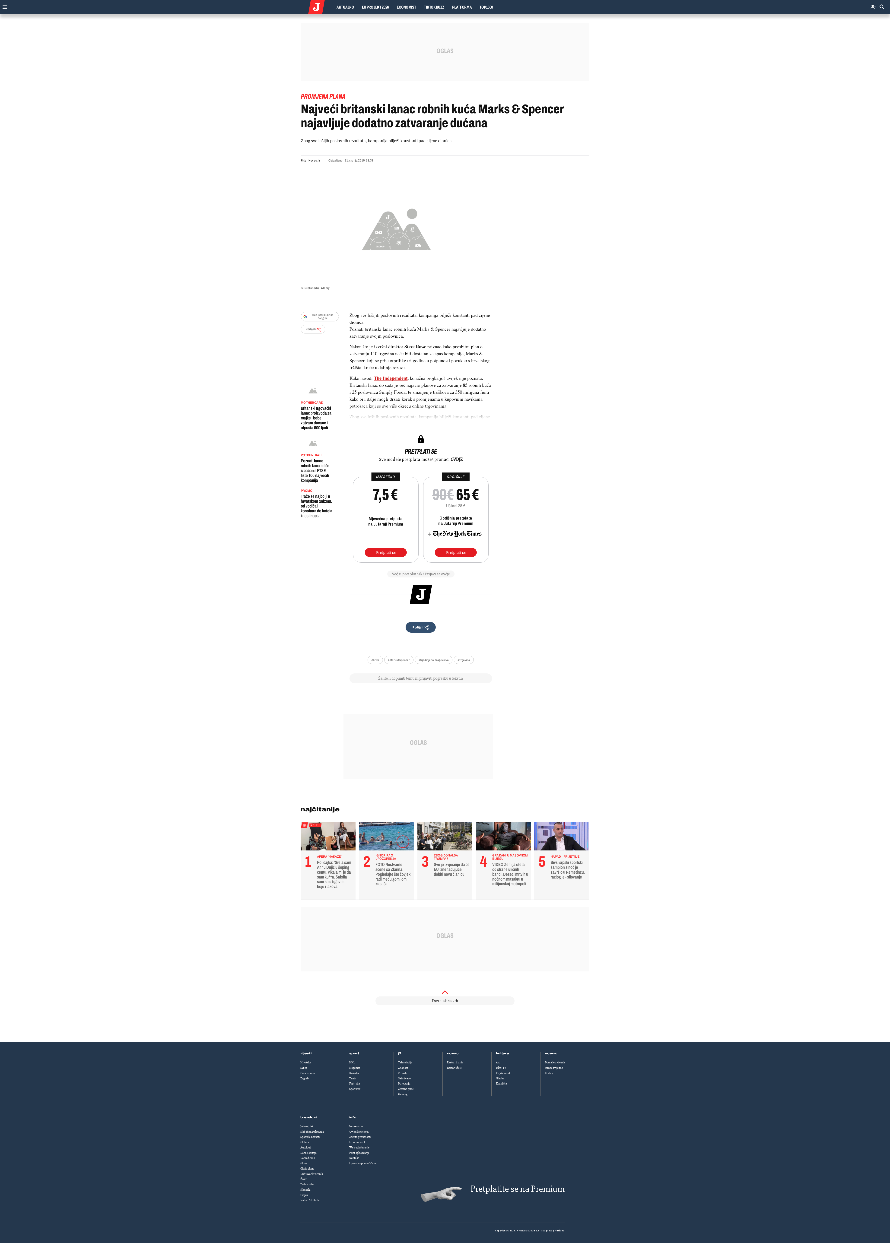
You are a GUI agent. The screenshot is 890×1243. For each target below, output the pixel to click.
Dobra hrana (307, 1158)
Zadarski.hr (307, 1184)
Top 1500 (486, 7)
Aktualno (345, 7)
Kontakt (354, 1158)
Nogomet (354, 1068)
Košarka (354, 1073)
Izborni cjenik (357, 1142)
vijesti (306, 1053)
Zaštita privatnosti (360, 1137)
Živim (303, 1179)
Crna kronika (307, 1073)
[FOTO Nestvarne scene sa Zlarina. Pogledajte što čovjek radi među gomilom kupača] (386, 837)
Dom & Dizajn (308, 1153)
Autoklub (306, 1147)
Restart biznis (455, 1062)
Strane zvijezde (554, 1068)
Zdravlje (403, 1073)
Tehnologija (405, 1062)
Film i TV (501, 1068)
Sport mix (354, 1089)
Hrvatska (305, 1062)
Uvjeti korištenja (359, 1132)
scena (551, 1053)
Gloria (303, 1163)
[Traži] (881, 7)
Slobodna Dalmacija (312, 1132)
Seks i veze (404, 1078)
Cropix (304, 1195)
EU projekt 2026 (375, 7)
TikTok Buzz (434, 7)
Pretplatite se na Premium (517, 1189)
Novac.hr (314, 160)
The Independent (391, 378)
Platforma (462, 7)
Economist (406, 7)
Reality (549, 1073)
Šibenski (305, 1190)
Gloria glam (307, 1168)
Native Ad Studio (310, 1200)
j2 (399, 1053)
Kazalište (501, 1083)
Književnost (503, 1073)
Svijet (303, 1068)
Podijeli (311, 329)
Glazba (500, 1078)
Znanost (403, 1068)
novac (453, 1053)
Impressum (356, 1126)
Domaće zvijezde (555, 1062)
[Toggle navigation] (3, 6)
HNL (352, 1062)
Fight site (354, 1083)
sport (354, 1053)
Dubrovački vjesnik (311, 1174)
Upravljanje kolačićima (362, 1163)
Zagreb (304, 1078)
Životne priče (406, 1089)
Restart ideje (454, 1068)
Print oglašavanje (359, 1153)
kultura (502, 1053)
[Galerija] (396, 228)
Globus (304, 1142)
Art (498, 1062)
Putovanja (404, 1083)
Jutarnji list (306, 1126)
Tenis (352, 1078)
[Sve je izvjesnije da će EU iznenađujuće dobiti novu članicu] (444, 837)
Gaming (402, 1094)
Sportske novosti (310, 1137)
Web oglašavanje (359, 1147)
